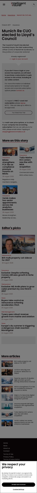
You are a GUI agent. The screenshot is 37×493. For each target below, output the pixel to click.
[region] (18, 477)
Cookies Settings (18, 489)
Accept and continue (18, 484)
